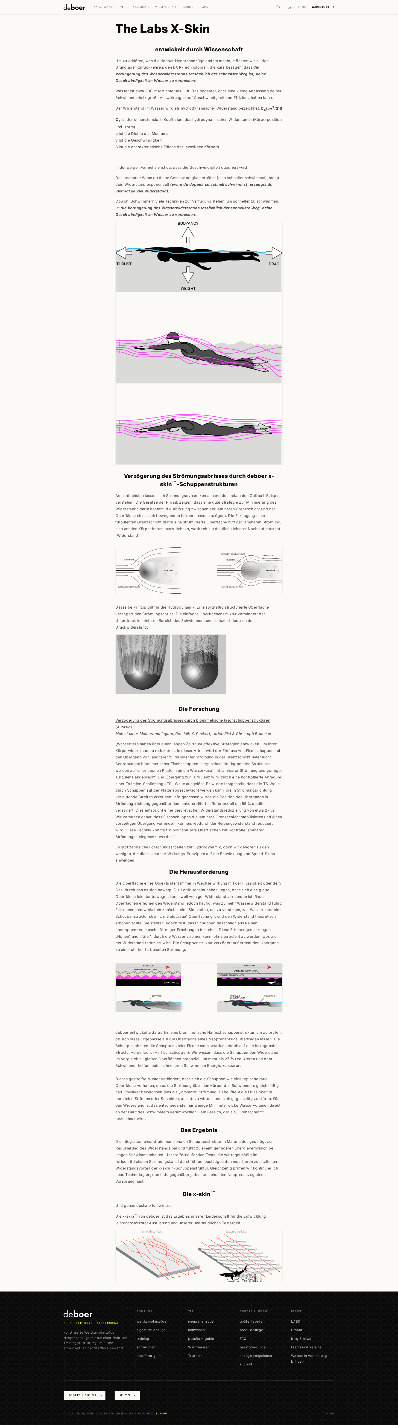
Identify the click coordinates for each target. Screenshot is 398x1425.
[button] (279, 7)
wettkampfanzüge (151, 1321)
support (246, 1364)
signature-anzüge (151, 1330)
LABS (295, 1321)
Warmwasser (198, 1347)
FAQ (243, 1339)
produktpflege (251, 1330)
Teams (203, 7)
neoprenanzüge (201, 1321)
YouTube (328, 1413)
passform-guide (149, 1356)
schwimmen (146, 1347)
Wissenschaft (166, 7)
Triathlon (195, 1356)
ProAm (296, 1330)
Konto (303, 7)
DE (291, 7)
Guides (188, 7)
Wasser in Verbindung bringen (309, 1358)
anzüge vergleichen (256, 1356)
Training (141, 7)
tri (123, 7)
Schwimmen (104, 7)
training (143, 1339)
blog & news (301, 1339)
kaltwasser (197, 1330)
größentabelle (251, 1321)
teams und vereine (306, 1347)
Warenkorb (323, 7)
